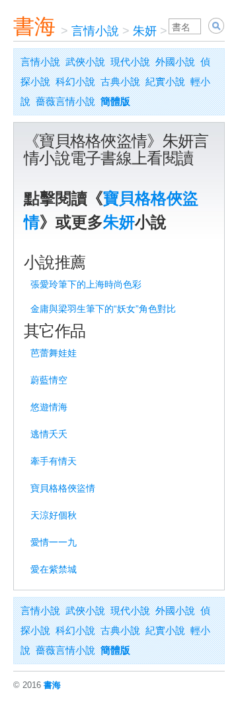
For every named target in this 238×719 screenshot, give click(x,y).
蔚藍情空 (48, 380)
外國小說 (175, 61)
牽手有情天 (53, 461)
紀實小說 (165, 81)
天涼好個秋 (53, 515)
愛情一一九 (53, 542)
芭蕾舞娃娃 (53, 353)
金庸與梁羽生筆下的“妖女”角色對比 (103, 308)
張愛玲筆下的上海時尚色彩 (85, 284)
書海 (34, 26)
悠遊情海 (48, 407)
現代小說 (130, 61)
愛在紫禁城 (53, 569)
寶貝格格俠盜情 (62, 488)
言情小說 (95, 31)
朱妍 (145, 31)
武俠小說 (85, 61)
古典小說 (120, 81)
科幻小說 (75, 81)
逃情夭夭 (48, 434)
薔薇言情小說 (65, 101)
